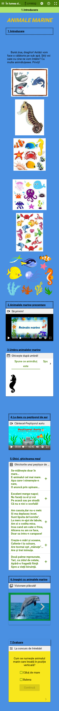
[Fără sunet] (40, 338)
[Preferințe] (41, 3)
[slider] (24, 338)
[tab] (25, 363)
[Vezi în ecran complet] (50, 338)
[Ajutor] (48, 3)
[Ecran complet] (55, 3)
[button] (29, 478)
